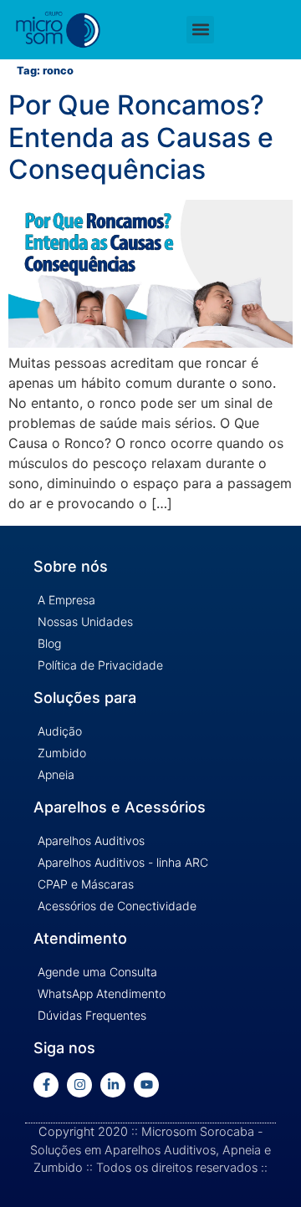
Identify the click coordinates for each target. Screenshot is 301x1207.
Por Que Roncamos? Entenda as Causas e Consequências (140, 137)
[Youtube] (146, 1085)
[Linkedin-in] (112, 1085)
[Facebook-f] (46, 1085)
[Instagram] (79, 1085)
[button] (200, 29)
